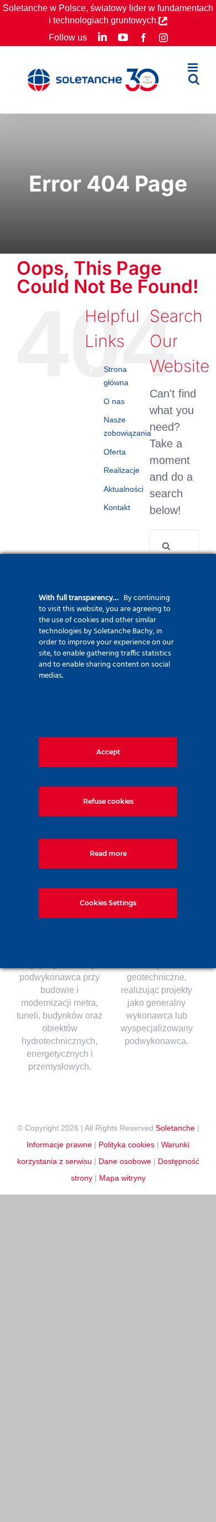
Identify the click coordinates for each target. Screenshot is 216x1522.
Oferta (115, 451)
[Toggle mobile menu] (193, 67)
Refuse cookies (108, 801)
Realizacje (122, 470)
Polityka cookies (127, 1144)
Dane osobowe (125, 1161)
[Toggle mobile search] (193, 79)
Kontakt (117, 507)
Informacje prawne (59, 1144)
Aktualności (123, 489)
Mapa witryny (122, 1177)
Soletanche (175, 1127)
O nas (114, 401)
